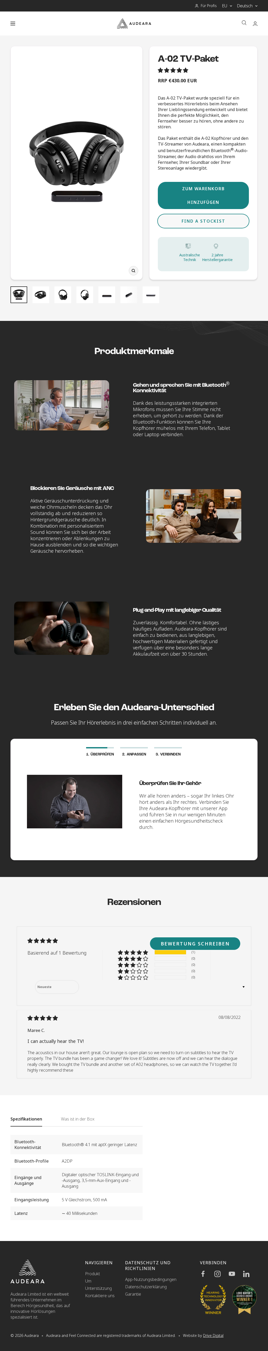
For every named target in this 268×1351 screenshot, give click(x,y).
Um (88, 1281)
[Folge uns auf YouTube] (236, 1274)
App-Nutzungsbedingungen (150, 1279)
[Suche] (244, 23)
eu (224, 6)
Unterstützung (98, 1288)
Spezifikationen (26, 1119)
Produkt (92, 1274)
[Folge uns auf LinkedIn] (250, 1274)
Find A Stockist (203, 221)
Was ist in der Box (77, 1119)
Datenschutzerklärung (146, 1287)
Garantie (133, 1294)
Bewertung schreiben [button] (195, 943)
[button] (173, 70)
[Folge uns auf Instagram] (221, 1274)
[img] (42, 1018)
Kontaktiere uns (100, 1295)
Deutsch (245, 6)
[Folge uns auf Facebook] (207, 1274)
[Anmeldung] (255, 23)
